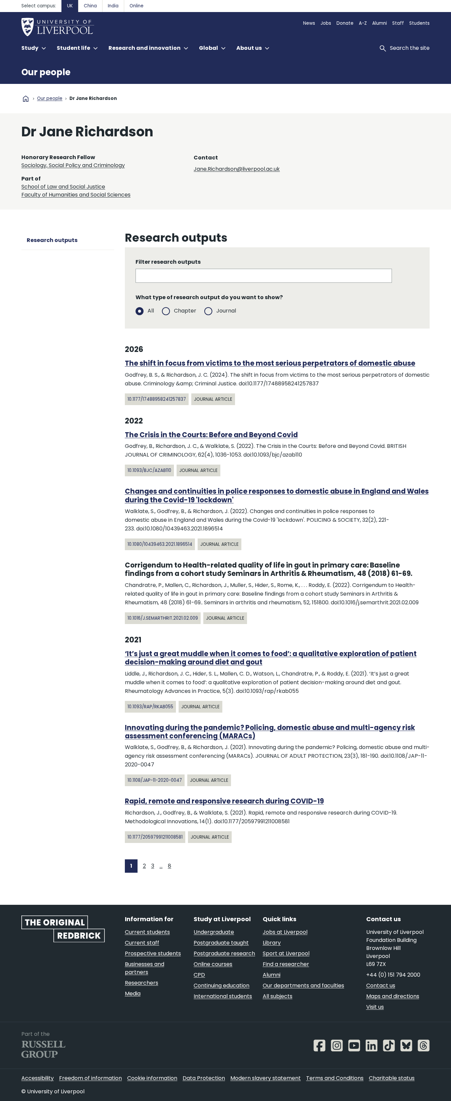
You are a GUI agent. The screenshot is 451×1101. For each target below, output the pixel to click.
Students (419, 23)
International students (223, 996)
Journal (226, 311)
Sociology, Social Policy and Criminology (73, 165)
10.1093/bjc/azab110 (149, 470)
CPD (199, 975)
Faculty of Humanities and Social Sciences (76, 195)
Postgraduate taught (221, 943)
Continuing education (221, 985)
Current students (147, 932)
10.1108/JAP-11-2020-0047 (155, 780)
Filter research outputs (168, 262)
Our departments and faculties (303, 985)
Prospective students (153, 953)
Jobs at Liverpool (285, 932)
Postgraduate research (224, 953)
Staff (398, 23)
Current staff (142, 943)
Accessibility (37, 1078)
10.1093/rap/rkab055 (150, 707)
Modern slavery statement (265, 1078)
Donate (345, 23)
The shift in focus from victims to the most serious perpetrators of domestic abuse (270, 363)
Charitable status (392, 1078)
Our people (45, 72)
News (309, 23)
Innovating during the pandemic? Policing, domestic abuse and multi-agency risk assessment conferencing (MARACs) (270, 732)
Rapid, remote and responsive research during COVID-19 (224, 801)
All (151, 311)
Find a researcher (286, 964)
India (113, 6)
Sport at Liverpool (286, 953)
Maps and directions (392, 996)
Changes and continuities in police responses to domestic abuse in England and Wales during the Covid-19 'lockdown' (277, 495)
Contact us (380, 985)
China (90, 6)
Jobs (325, 23)
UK (70, 6)
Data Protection (204, 1078)
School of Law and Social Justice (63, 187)
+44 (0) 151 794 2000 (393, 975)
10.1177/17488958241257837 (157, 399)
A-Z (363, 23)
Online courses (213, 964)
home (25, 99)
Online (137, 6)
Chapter (185, 311)
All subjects (277, 996)
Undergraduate (214, 932)
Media (133, 993)
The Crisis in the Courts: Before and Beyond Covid (211, 435)
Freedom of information (90, 1078)
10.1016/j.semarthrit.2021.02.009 (163, 618)
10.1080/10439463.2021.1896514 (160, 544)
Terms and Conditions (335, 1078)
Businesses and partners (144, 968)
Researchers (141, 983)
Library (272, 943)
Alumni (379, 23)
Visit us (375, 1007)
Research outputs (52, 240)
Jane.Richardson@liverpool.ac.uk (237, 169)
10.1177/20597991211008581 (155, 837)
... (161, 866)
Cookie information (152, 1078)
